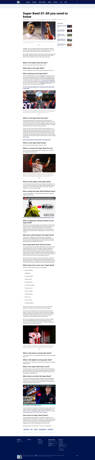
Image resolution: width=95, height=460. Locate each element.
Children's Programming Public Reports (62, 445)
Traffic (18, 442)
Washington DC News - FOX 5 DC (52, 445)
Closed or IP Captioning (62, 446)
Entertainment (42, 429)
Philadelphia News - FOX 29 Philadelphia (52, 443)
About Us (61, 439)
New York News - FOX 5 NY (52, 441)
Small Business (40, 443)
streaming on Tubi (36, 410)
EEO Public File (61, 442)
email (77, 455)
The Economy (40, 442)
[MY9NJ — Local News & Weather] (20, 2)
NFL (31, 429)
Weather (19, 439)
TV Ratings (60, 443)
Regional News (51, 439)
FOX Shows (50, 429)
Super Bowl (38, 19)
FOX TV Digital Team (33, 19)
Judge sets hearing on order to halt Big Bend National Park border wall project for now (61, 40)
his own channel (43, 412)
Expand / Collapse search (77, 2)
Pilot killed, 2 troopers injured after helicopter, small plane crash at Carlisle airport (61, 35)
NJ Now (29, 439)
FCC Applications (61, 450)
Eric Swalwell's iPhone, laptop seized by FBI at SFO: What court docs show (61, 30)
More (66, 2)
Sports (35, 429)
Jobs (59, 447)
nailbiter (42, 75)
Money (39, 439)
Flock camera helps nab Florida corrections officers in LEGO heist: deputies (61, 44)
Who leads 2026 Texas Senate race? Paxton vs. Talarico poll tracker (61, 26)
